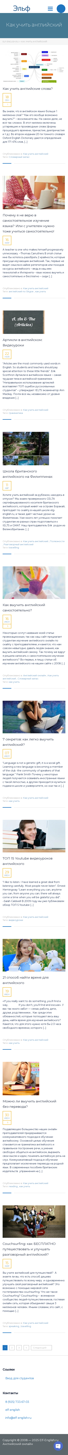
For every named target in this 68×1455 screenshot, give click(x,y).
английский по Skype (21, 291)
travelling (14, 547)
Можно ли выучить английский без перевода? (29, 1104)
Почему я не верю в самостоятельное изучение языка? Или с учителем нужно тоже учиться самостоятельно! (28, 223)
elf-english (12, 1409)
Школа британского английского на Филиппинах (27, 474)
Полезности (57, 541)
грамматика (16, 413)
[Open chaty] (58, 1446)
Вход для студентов (19, 1378)
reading (13, 1186)
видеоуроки (16, 920)
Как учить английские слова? (28, 89)
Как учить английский (35, 153)
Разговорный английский (18, 544)
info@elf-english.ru (18, 1417)
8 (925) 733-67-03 (17, 1402)
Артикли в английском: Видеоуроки (22, 342)
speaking (14, 1326)
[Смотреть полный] (34, 66)
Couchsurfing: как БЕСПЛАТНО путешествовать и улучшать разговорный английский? (29, 1249)
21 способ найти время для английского (26, 980)
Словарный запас (19, 157)
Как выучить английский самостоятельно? (24, 607)
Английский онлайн (34, 675)
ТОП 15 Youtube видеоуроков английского (27, 861)
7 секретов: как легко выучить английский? (28, 742)
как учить (40, 291)
